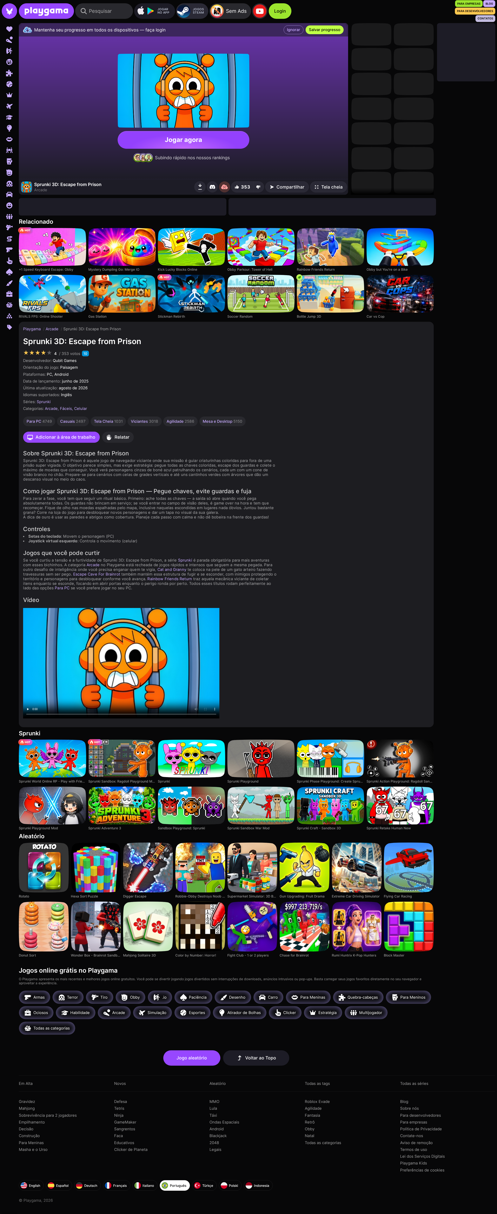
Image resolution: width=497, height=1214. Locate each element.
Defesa (120, 1101)
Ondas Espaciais (224, 1122)
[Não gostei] (259, 186)
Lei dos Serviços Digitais (422, 1156)
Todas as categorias (323, 1142)
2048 (214, 1142)
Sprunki (44, 401)
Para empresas (413, 1122)
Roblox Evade (317, 1101)
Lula (213, 1108)
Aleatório (217, 1083)
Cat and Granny (171, 569)
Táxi (213, 1115)
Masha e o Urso (33, 1149)
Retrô (310, 1122)
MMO (214, 1101)
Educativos (124, 1142)
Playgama (32, 329)
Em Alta (26, 1083)
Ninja (118, 1115)
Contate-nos (411, 1135)
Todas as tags (317, 1083)
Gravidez (27, 1101)
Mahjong (27, 1108)
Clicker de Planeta (131, 1149)
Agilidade (313, 1108)
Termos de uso (413, 1149)
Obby (310, 1129)
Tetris (119, 1108)
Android (216, 1129)
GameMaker (125, 1122)
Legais (215, 1149)
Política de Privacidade (421, 1129)
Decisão (26, 1129)
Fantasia (312, 1115)
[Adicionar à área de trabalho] (200, 186)
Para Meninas (31, 1142)
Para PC (62, 588)
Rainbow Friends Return (169, 579)
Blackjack (218, 1135)
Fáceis (66, 408)
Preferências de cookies (422, 1170)
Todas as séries (414, 1083)
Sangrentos (124, 1129)
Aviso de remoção (416, 1142)
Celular (80, 408)
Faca (118, 1135)
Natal (309, 1135)
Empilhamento (32, 1122)
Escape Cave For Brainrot (96, 574)
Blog (404, 1101)
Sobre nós (409, 1108)
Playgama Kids (413, 1163)
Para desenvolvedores (420, 1115)
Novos (120, 1083)
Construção (29, 1135)
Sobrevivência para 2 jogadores (48, 1115)
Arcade (53, 329)
